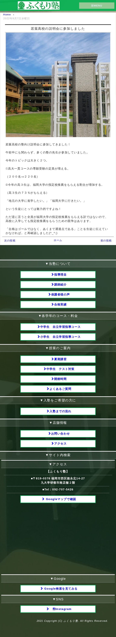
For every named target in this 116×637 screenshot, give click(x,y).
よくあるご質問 (60, 388)
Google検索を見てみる (60, 588)
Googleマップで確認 (60, 499)
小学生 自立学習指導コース (60, 336)
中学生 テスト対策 (60, 369)
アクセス (60, 443)
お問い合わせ (60, 433)
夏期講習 (60, 359)
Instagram (64, 609)
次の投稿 (9, 240)
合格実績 (60, 304)
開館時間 (60, 378)
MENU (98, 5)
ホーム (58, 240)
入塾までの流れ (60, 411)
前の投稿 (106, 240)
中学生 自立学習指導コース (60, 326)
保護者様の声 (60, 294)
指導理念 (60, 274)
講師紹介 (60, 284)
